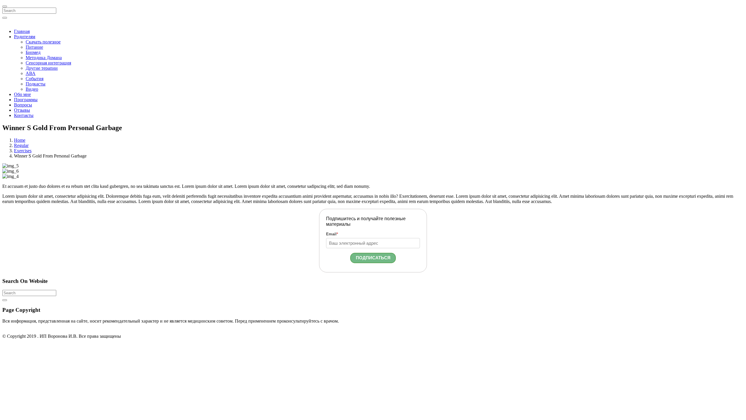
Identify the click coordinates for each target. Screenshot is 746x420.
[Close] (4, 6)
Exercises (22, 150)
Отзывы (22, 110)
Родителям (24, 36)
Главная (22, 31)
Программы (26, 99)
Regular (21, 145)
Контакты (24, 115)
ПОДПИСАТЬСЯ (373, 257)
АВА (31, 73)
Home (19, 140)
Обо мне (22, 94)
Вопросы (23, 104)
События (34, 78)
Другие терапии (42, 68)
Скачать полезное (43, 41)
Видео (32, 89)
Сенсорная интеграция (48, 62)
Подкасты (35, 83)
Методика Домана (44, 57)
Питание (34, 47)
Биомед (33, 52)
